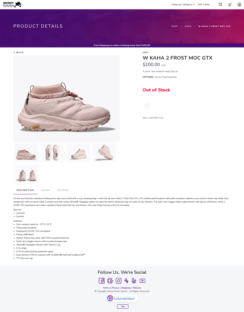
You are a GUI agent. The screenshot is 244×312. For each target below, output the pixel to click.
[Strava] (126, 281)
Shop (174, 26)
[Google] (110, 281)
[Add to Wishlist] (147, 105)
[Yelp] (134, 281)
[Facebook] (101, 281)
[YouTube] (142, 281)
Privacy (115, 287)
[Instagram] (118, 281)
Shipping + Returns (131, 287)
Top (123, 306)
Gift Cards (204, 4)
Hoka (188, 26)
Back (19, 52)
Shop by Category (182, 4)
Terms (106, 287)
